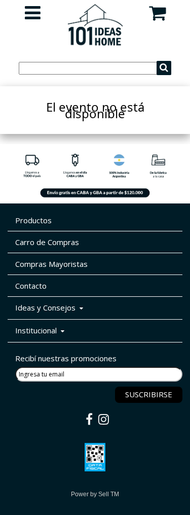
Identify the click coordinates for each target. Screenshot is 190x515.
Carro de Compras (47, 242)
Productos (33, 220)
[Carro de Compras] (157, 17)
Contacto (31, 286)
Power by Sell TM (95, 494)
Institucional (38, 330)
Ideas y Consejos (47, 307)
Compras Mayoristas (51, 264)
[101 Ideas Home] (95, 43)
